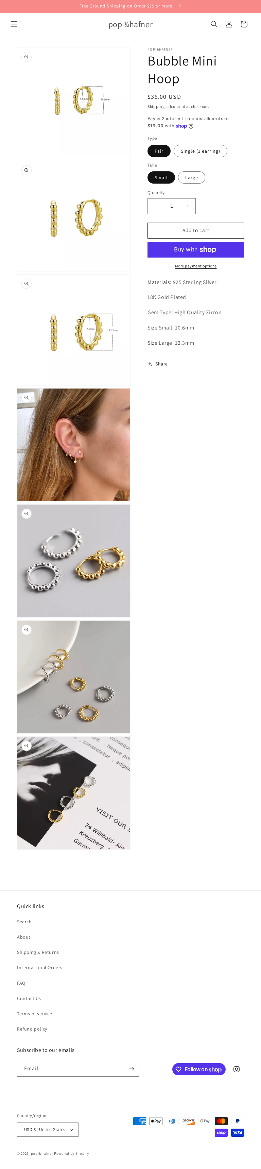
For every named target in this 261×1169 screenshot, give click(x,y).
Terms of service (34, 1014)
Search (24, 922)
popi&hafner (42, 1153)
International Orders (40, 967)
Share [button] (161, 364)
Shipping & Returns (38, 952)
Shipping (156, 106)
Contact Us (29, 998)
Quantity (155, 192)
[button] (14, 24)
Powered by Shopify (71, 1153)
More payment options (196, 265)
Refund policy (32, 1029)
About (24, 937)
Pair (159, 151)
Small (161, 177)
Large (191, 177)
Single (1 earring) (200, 151)
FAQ (21, 983)
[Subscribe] (131, 1069)
